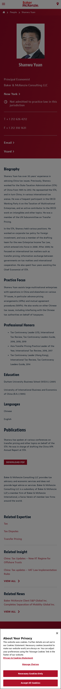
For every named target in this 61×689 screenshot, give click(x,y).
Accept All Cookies (30, 683)
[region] (30, 659)
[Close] (57, 633)
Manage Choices (30, 664)
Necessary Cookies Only (30, 673)
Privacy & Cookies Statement (18, 658)
